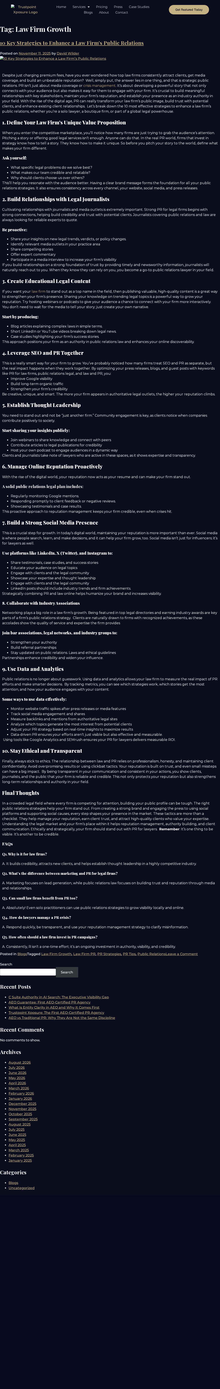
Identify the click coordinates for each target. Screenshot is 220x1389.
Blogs (88, 12)
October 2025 (20, 1114)
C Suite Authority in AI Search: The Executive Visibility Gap (59, 997)
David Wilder (68, 53)
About (104, 12)
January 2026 (20, 1099)
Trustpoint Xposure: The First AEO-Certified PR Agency (56, 1013)
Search (6, 964)
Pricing (101, 7)
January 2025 (20, 1160)
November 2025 (22, 1109)
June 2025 (17, 1135)
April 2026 (17, 1083)
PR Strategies (109, 954)
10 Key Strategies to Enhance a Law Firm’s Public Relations (72, 42)
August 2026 (20, 1062)
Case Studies (139, 7)
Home (61, 7)
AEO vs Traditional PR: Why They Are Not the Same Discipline (62, 1018)
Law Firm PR (84, 954)
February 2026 (21, 1093)
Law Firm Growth (56, 954)
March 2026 (19, 1088)
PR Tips (129, 954)
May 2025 (17, 1140)
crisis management (99, 86)
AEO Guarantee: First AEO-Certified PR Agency (49, 1002)
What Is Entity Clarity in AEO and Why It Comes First (54, 1007)
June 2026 (17, 1073)
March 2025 (19, 1150)
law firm (39, 291)
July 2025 (16, 1129)
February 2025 (21, 1155)
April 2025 (17, 1145)
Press (118, 7)
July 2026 (17, 1068)
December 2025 (22, 1104)
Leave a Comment (182, 954)
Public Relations (152, 954)
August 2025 (20, 1124)
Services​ (79, 7)
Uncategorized (22, 1188)
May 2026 (17, 1078)
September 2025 (23, 1119)
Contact (121, 12)
